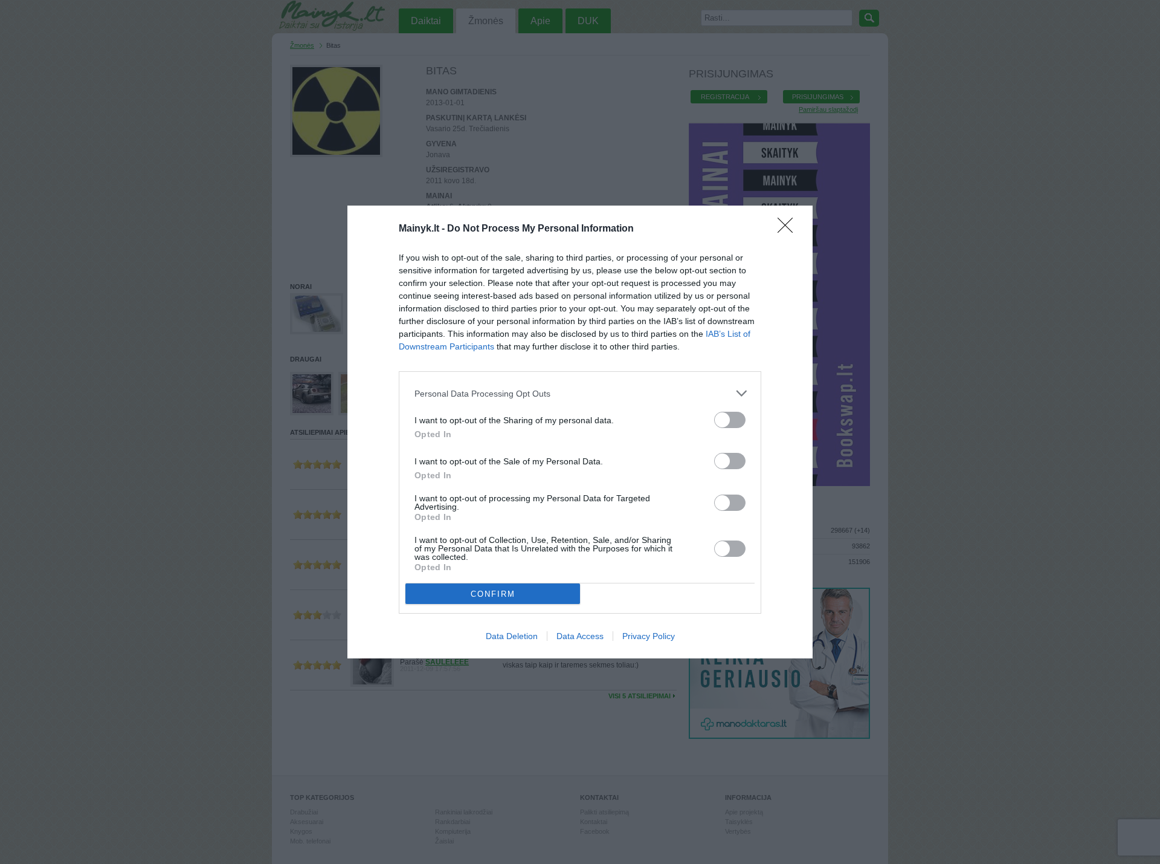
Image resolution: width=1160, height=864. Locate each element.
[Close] (789, 229)
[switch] (730, 420)
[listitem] (580, 393)
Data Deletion (512, 636)
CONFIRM (493, 594)
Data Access (580, 636)
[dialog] (580, 432)
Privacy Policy (648, 636)
